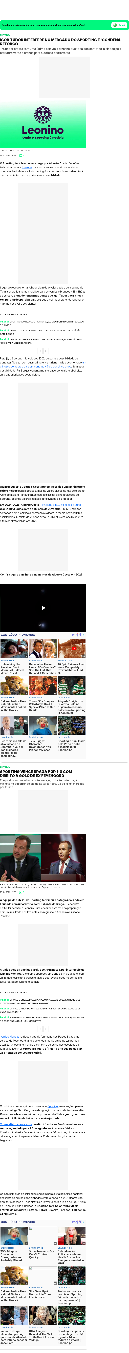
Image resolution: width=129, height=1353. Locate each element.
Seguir (122, 25)
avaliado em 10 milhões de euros (62, 504)
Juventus (27, 167)
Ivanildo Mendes (10, 1036)
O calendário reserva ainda (16, 1124)
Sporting (53, 1106)
